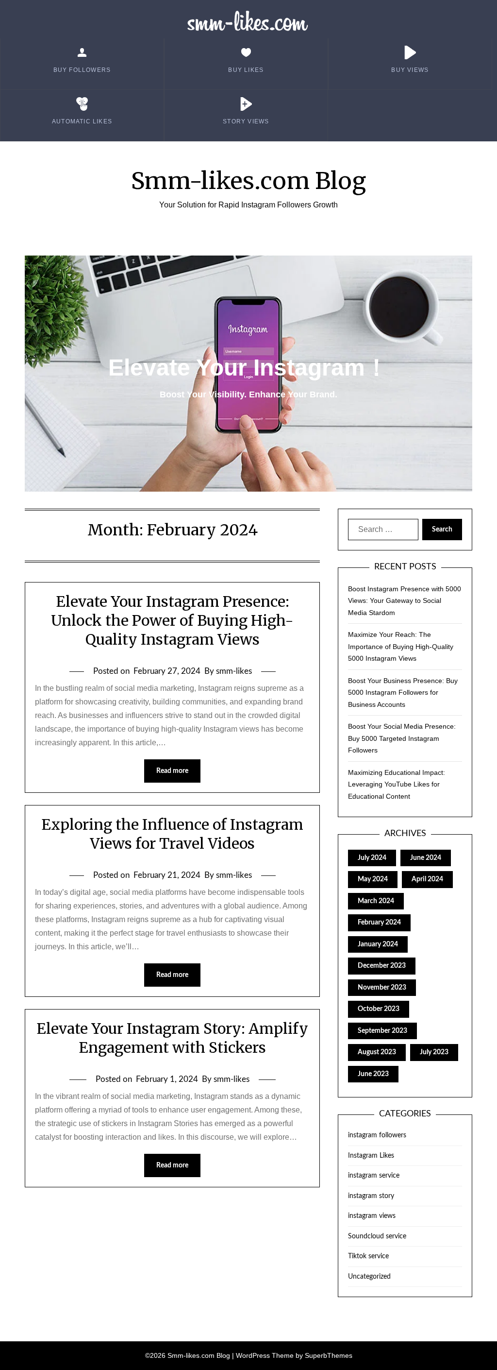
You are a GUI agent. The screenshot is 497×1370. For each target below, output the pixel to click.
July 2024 (372, 858)
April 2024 (427, 879)
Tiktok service (368, 1256)
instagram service (373, 1175)
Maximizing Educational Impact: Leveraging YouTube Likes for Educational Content (396, 784)
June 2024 (425, 858)
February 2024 (379, 922)
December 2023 (382, 965)
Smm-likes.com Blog (248, 180)
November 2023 (382, 987)
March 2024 (376, 901)
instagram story (371, 1196)
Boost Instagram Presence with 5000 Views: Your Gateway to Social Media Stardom (404, 600)
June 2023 (373, 1074)
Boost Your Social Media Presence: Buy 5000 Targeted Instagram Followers (402, 738)
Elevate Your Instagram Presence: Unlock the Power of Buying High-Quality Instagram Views (172, 620)
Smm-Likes (248, 22)
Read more (172, 771)
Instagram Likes (371, 1155)
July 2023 (434, 1052)
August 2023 (377, 1052)
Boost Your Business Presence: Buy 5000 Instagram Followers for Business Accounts (403, 692)
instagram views (372, 1216)
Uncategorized (369, 1276)
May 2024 (373, 879)
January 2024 (378, 944)
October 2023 (378, 1009)
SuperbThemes (328, 1355)
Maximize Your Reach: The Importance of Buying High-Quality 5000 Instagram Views (400, 646)
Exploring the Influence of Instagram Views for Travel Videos (172, 834)
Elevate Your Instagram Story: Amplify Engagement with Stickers (172, 1038)
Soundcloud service (377, 1236)
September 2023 (382, 1031)
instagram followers (377, 1135)
